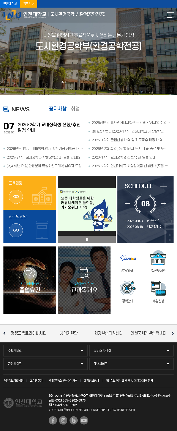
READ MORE (170, 108)
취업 (75, 109)
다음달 (163, 203)
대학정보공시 (91, 380)
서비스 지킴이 (102, 351)
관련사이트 (15, 364)
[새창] (53, 420)
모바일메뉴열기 (170, 15)
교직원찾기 (36, 380)
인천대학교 (10, 4)
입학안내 (28, 4)
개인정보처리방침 (13, 380)
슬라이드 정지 (103, 81)
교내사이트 (100, 364)
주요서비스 (15, 351)
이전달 (127, 203)
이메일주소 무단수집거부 (63, 380)
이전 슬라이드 (98, 81)
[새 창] (87, 209)
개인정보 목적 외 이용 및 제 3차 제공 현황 (129, 380)
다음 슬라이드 (108, 81)
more (163, 186)
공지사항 (57, 109)
